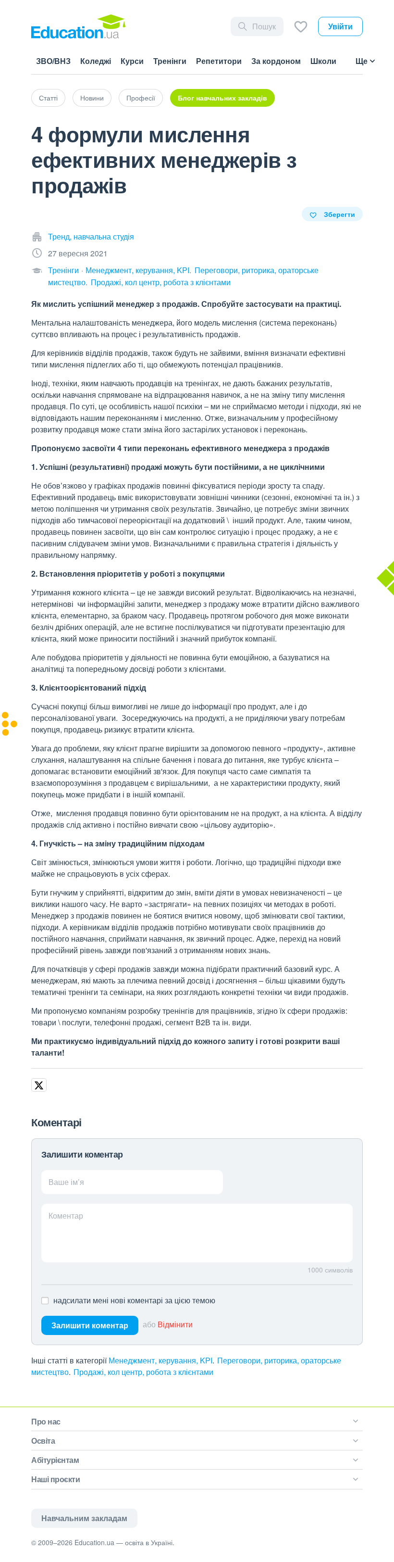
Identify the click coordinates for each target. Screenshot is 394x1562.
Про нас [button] (46, 1421)
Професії (140, 97)
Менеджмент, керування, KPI (137, 270)
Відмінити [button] (175, 1324)
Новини (92, 97)
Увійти (340, 26)
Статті (48, 97)
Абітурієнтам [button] (55, 1459)
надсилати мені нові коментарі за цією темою (134, 1300)
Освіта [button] (43, 1440)
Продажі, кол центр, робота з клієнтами (161, 282)
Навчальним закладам (84, 1518)
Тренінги (63, 270)
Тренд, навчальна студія (91, 236)
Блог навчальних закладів (222, 97)
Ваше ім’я (66, 1181)
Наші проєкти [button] (55, 1479)
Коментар (66, 1215)
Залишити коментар (89, 1325)
